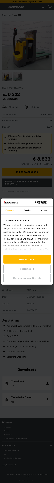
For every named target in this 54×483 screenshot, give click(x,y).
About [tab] (44, 210)
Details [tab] (27, 210)
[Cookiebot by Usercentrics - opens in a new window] (38, 202)
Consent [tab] (9, 210)
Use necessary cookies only (27, 278)
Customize (25, 268)
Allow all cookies (27, 259)
